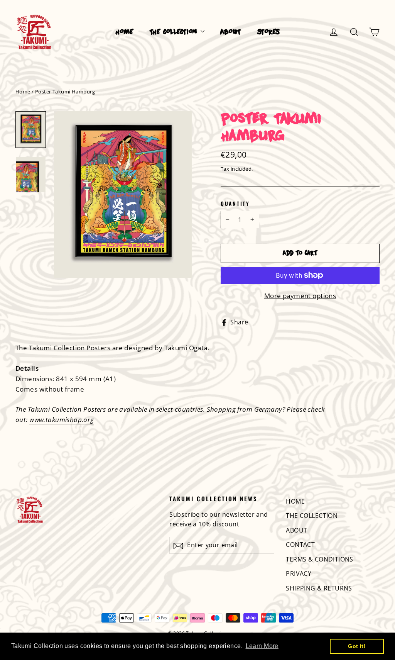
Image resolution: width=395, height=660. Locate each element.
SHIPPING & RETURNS (319, 588)
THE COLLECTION (174, 32)
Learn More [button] (262, 646)
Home (22, 91)
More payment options (300, 295)
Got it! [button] (357, 646)
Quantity (235, 203)
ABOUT (230, 32)
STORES (268, 32)
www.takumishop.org (61, 419)
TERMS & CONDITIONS (319, 559)
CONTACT (300, 544)
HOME (124, 32)
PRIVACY (298, 573)
